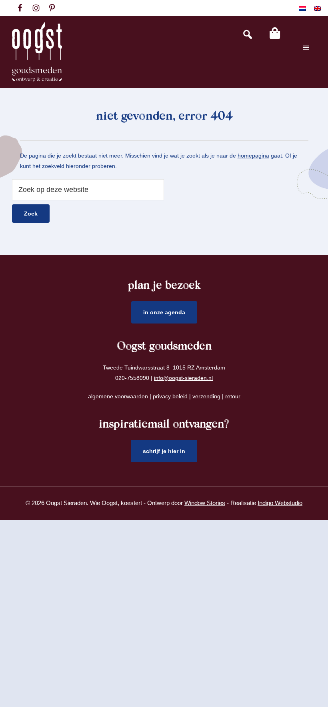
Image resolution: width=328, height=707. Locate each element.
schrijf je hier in (164, 451)
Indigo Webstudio (280, 502)
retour (232, 396)
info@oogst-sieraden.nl (183, 378)
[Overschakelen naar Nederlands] (302, 8)
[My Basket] (275, 33)
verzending (206, 396)
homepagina (253, 155)
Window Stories (204, 502)
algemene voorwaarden (118, 396)
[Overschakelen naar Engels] (317, 8)
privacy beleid (170, 396)
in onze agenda (164, 312)
